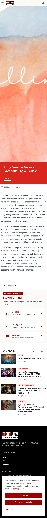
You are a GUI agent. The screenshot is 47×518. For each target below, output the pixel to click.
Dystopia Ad (22, 401)
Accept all (23, 495)
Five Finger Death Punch (26, 385)
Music (4, 457)
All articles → (39, 351)
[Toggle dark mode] (43, 3)
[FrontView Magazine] (10, 435)
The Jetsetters (23, 368)
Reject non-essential (23, 502)
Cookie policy (18, 489)
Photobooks (6, 461)
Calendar (5, 464)
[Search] (36, 3)
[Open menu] (2, 3)
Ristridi (20, 355)
